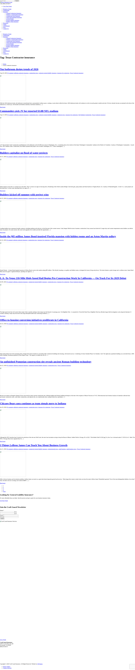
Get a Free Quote (7, 6)
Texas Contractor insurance (76, 73)
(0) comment (10, 73)
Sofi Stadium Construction (84, 115)
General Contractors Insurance (13, 13)
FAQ (4, 27)
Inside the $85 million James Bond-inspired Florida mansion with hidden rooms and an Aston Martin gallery (58, 236)
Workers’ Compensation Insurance (14, 14)
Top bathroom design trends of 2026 (19, 69)
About (4, 24)
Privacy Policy (6, 666)
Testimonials (6, 10)
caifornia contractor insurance (20, 240)
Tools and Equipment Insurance (14, 17)
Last (15, 513)
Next (4, 491)
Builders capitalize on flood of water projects (24, 152)
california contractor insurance (21, 73)
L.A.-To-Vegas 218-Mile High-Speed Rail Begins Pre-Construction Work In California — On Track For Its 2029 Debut (63, 278)
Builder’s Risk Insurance (12, 21)
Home (4, 64)
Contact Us (6, 28)
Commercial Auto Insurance (13, 16)
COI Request (6, 26)
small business (62, 449)
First (15, 512)
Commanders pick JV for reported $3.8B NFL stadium (29, 111)
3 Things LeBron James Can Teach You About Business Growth (33, 445)
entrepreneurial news (53, 449)
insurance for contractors (63, 73)
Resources (5, 23)
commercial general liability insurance (37, 282)
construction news (33, 73)
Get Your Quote (4, 500)
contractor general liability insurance (48, 73)
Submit (2, 518)
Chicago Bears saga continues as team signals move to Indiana (33, 403)
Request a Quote (7, 9)
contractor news (61, 115)
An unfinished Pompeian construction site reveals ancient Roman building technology (45, 361)
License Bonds (10, 19)
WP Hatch (39, 664)
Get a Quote (3, 639)
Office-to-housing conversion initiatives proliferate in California (34, 320)
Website (2, 517)
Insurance (5, 11)
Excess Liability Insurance (12, 20)
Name (2, 510)
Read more (2, 107)
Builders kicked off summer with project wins (24, 194)
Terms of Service (7, 668)
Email (2, 515)
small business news (71, 449)
